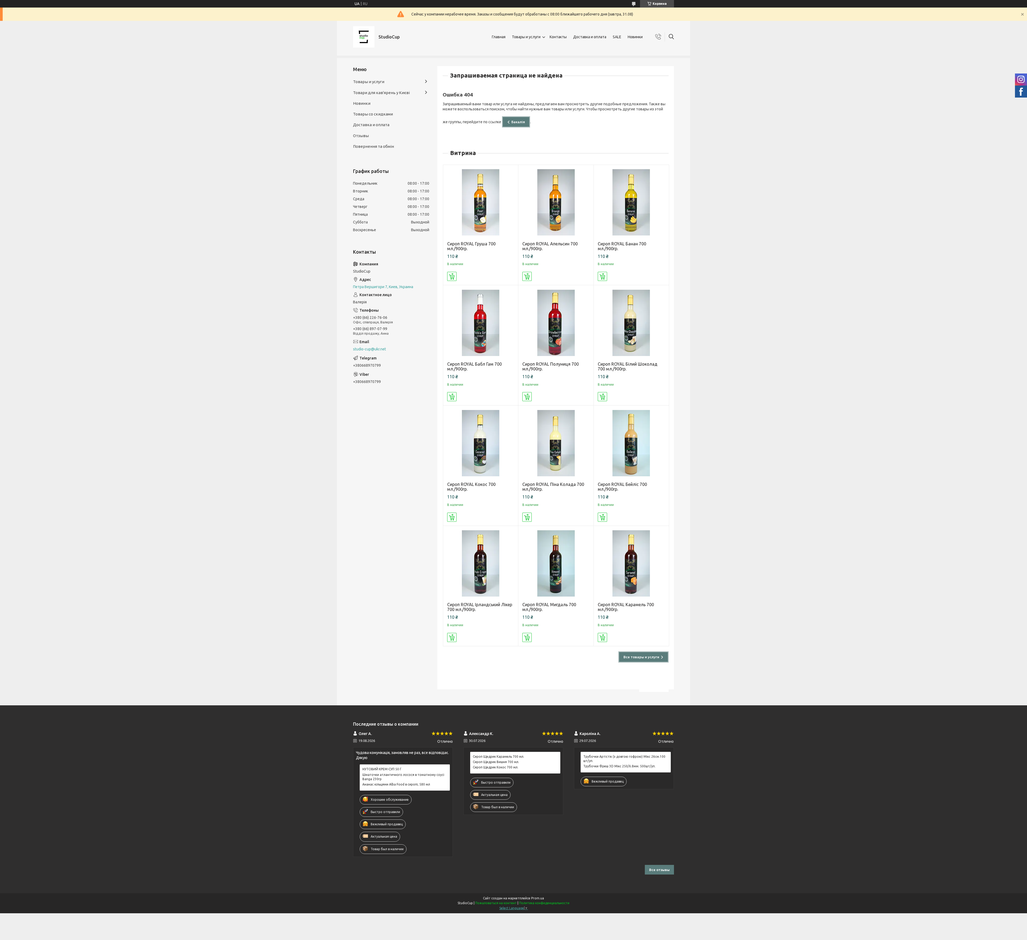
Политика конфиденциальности (544, 903)
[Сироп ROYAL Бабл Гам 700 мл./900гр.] (480, 322)
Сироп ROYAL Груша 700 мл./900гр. (471, 246)
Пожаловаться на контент (496, 903)
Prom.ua (537, 898)
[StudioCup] (363, 37)
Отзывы (361, 135)
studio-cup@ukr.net (369, 349)
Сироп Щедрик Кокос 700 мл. (495, 767)
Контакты (558, 37)
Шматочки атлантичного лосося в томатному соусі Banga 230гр (403, 777)
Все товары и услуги (641, 657)
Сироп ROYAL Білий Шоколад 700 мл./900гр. (627, 366)
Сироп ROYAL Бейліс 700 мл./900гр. (622, 487)
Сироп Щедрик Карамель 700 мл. (498, 756)
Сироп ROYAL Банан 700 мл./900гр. (622, 246)
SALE (617, 37)
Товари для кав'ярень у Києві (381, 92)
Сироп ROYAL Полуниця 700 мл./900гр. (550, 366)
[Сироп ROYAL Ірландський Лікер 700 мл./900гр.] (480, 563)
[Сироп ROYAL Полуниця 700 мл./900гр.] (555, 322)
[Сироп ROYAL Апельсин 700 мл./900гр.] (555, 202)
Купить (452, 276)
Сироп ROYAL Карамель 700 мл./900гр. (626, 607)
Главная (498, 37)
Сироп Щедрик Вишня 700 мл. (496, 762)
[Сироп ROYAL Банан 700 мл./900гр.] (631, 202)
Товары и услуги (526, 37)
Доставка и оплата (589, 37)
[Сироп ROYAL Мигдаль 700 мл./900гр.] (555, 563)
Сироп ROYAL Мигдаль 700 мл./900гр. (549, 607)
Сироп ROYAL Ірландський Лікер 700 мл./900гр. (479, 607)
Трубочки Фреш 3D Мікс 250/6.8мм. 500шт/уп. (619, 766)
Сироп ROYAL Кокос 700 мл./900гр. (471, 487)
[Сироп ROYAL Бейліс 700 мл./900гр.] (631, 443)
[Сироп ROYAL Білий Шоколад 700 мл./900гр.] (631, 322)
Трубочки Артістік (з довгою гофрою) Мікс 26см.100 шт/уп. (624, 759)
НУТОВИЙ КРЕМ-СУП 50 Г (381, 769)
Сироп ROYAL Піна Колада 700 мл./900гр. (553, 487)
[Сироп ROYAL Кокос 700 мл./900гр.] (480, 443)
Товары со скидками (373, 114)
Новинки (635, 37)
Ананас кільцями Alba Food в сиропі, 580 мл (396, 784)
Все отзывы (659, 870)
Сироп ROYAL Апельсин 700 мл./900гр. (550, 246)
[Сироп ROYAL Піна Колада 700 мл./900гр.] (555, 443)
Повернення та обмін (373, 146)
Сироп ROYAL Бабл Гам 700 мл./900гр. (474, 366)
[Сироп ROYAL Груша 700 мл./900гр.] (480, 202)
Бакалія (518, 122)
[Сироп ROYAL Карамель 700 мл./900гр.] (631, 563)
